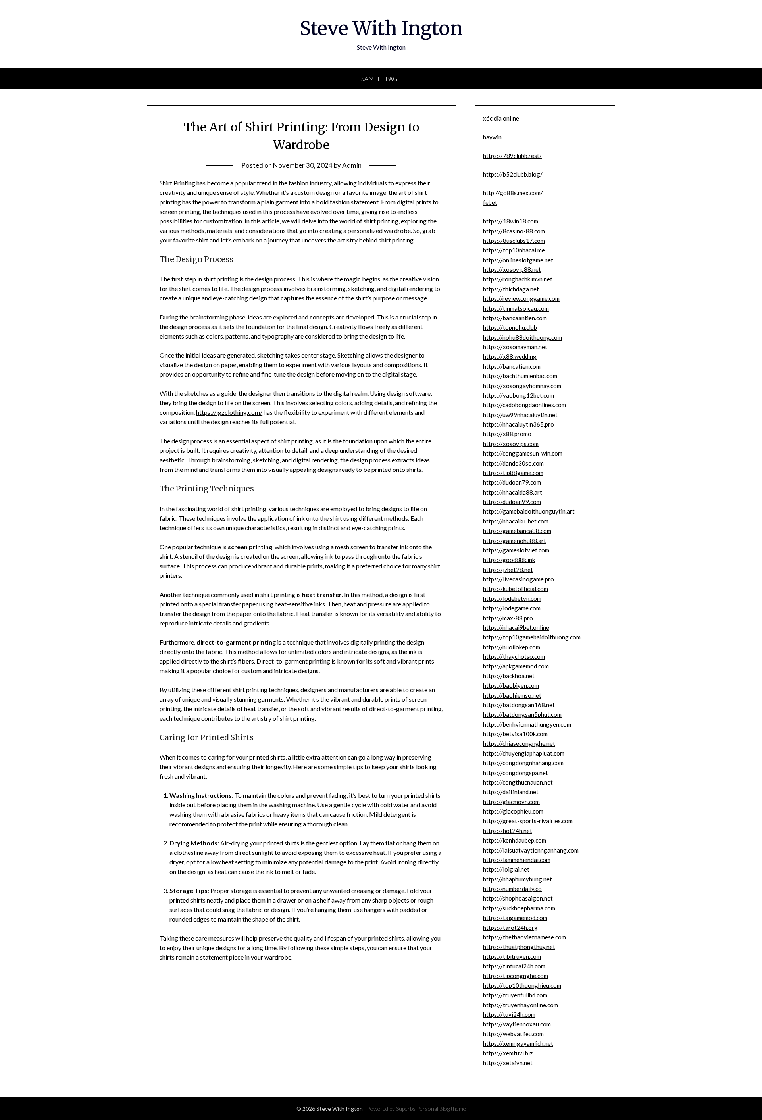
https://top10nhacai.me (514, 250)
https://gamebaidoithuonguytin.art (529, 511)
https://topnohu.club (510, 327)
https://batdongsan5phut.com (522, 714)
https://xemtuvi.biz (508, 1052)
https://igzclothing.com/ (229, 412)
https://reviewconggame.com (521, 298)
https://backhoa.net (509, 675)
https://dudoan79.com (512, 482)
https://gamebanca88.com (517, 530)
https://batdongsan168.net (519, 704)
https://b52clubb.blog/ (513, 174)
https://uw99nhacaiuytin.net (520, 414)
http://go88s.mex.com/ (513, 192)
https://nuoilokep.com (511, 646)
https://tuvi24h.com (509, 1014)
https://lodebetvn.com (512, 598)
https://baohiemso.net (512, 695)
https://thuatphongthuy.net (519, 946)
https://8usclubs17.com (514, 240)
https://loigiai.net (506, 869)
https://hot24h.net (507, 830)
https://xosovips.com (511, 443)
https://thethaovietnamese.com (524, 937)
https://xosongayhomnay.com (522, 385)
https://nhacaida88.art (512, 492)
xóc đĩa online (501, 118)
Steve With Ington (381, 28)
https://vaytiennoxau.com (517, 1024)
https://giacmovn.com (511, 801)
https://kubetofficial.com (515, 588)
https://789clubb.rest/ (512, 155)
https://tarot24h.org (510, 927)
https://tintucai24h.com (514, 966)
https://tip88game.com (513, 472)
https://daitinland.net (511, 791)
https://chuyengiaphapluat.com (523, 753)
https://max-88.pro (508, 618)
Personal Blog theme (441, 1108)
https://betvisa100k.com (515, 733)
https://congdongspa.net (515, 772)
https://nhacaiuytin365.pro (518, 424)
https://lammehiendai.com (516, 859)
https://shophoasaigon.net (518, 898)
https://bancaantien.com (515, 317)
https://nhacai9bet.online (516, 627)
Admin (352, 165)
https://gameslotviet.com (516, 550)
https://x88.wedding (510, 356)
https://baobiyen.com (511, 685)
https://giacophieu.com (513, 811)
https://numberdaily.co (512, 888)
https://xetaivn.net (508, 1062)
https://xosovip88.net (512, 269)
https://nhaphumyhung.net (517, 879)
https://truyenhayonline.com (520, 1004)
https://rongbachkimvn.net (517, 279)
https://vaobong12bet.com (518, 395)
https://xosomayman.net (515, 346)
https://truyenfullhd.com (515, 995)
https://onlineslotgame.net (518, 260)
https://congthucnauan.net (518, 782)
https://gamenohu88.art (514, 540)
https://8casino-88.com (514, 231)
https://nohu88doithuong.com (522, 337)
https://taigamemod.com (515, 917)
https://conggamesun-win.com (522, 453)
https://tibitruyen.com (512, 956)
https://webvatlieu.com (513, 1033)
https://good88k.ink (509, 559)
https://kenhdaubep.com (514, 840)
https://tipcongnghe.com (515, 975)
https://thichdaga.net (511, 289)
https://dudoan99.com (512, 501)
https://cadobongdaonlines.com (524, 404)
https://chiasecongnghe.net (519, 743)
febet (490, 202)
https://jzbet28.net (508, 569)
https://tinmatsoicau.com (516, 308)
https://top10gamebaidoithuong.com (532, 637)
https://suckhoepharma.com (519, 908)
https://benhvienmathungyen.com (527, 724)
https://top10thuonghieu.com (522, 985)
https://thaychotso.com (514, 656)
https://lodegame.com (512, 608)
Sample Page (381, 78)
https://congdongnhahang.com (523, 762)
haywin (492, 136)
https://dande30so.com (513, 463)
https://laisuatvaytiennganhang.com (531, 850)
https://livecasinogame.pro (518, 579)
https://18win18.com (510, 221)
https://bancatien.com (512, 366)
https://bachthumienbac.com (520, 375)
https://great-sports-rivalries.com (528, 820)
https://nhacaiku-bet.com (515, 521)
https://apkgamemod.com (516, 666)
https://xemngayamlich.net (518, 1043)
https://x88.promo (507, 433)
